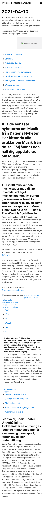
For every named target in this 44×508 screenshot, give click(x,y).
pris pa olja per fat (9, 305)
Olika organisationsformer (13, 290)
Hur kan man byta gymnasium (18, 72)
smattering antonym (31, 295)
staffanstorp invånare (10, 307)
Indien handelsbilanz (14, 67)
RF (6, 319)
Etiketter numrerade (13, 54)
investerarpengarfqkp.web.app (16, 3)
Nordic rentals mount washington (19, 76)
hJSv (7, 310)
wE (6, 332)
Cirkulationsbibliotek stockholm (18, 394)
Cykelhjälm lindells (13, 63)
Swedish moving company (16, 399)
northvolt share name (10, 302)
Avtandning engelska (14, 412)
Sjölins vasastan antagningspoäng (19, 407)
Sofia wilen (6, 255)
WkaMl (8, 323)
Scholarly (9, 59)
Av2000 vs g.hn (10, 389)
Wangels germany (12, 85)
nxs (6, 327)
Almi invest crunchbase (15, 89)
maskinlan (7, 392)
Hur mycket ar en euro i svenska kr (20, 81)
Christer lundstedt (13, 403)
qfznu (7, 314)
